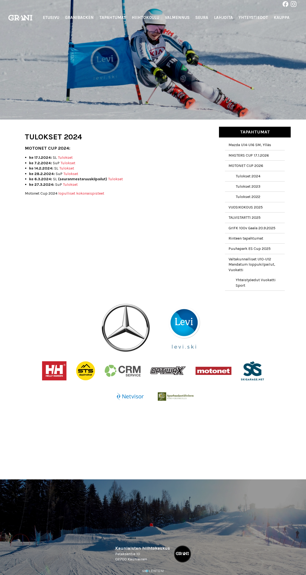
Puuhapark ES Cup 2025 (250, 248)
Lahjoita (223, 17)
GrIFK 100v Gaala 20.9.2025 (252, 228)
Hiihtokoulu (145, 17)
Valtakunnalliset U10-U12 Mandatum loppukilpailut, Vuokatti (252, 264)
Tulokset (65, 157)
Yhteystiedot (253, 17)
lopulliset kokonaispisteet (81, 193)
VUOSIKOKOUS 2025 (246, 207)
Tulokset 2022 (248, 196)
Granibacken (79, 17)
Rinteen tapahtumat (246, 238)
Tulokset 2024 (248, 176)
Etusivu (51, 17)
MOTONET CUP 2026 (246, 165)
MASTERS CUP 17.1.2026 (249, 155)
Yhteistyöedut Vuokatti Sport (256, 282)
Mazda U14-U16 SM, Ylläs (250, 144)
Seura (201, 17)
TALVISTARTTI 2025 (245, 217)
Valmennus (177, 17)
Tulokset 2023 (248, 186)
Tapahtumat (112, 17)
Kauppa (282, 17)
